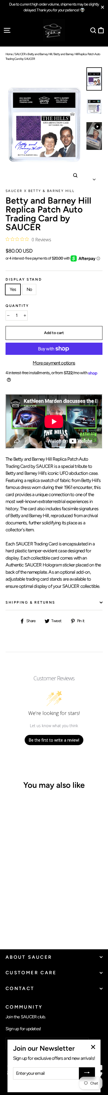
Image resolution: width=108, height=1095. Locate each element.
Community (24, 1006)
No (29, 289)
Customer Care (31, 972)
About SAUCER (29, 957)
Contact (20, 988)
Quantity (17, 306)
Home (9, 54)
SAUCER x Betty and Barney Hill (33, 54)
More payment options (54, 363)
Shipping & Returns (30, 602)
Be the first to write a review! (54, 740)
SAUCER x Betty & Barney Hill (40, 191)
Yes (13, 289)
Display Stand (24, 279)
